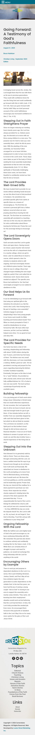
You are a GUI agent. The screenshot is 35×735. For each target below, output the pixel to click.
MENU (7, 2)
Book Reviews (17, 696)
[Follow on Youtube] (17, 658)
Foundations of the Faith (17, 692)
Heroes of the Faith (17, 683)
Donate (17, 709)
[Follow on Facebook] (13, 658)
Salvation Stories (17, 685)
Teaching (17, 675)
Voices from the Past (17, 694)
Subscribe (17, 711)
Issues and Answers (17, 679)
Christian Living (9, 59)
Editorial (17, 670)
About (17, 707)
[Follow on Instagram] (21, 658)
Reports (17, 681)
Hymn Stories (17, 687)
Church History (17, 673)
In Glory (18, 690)
